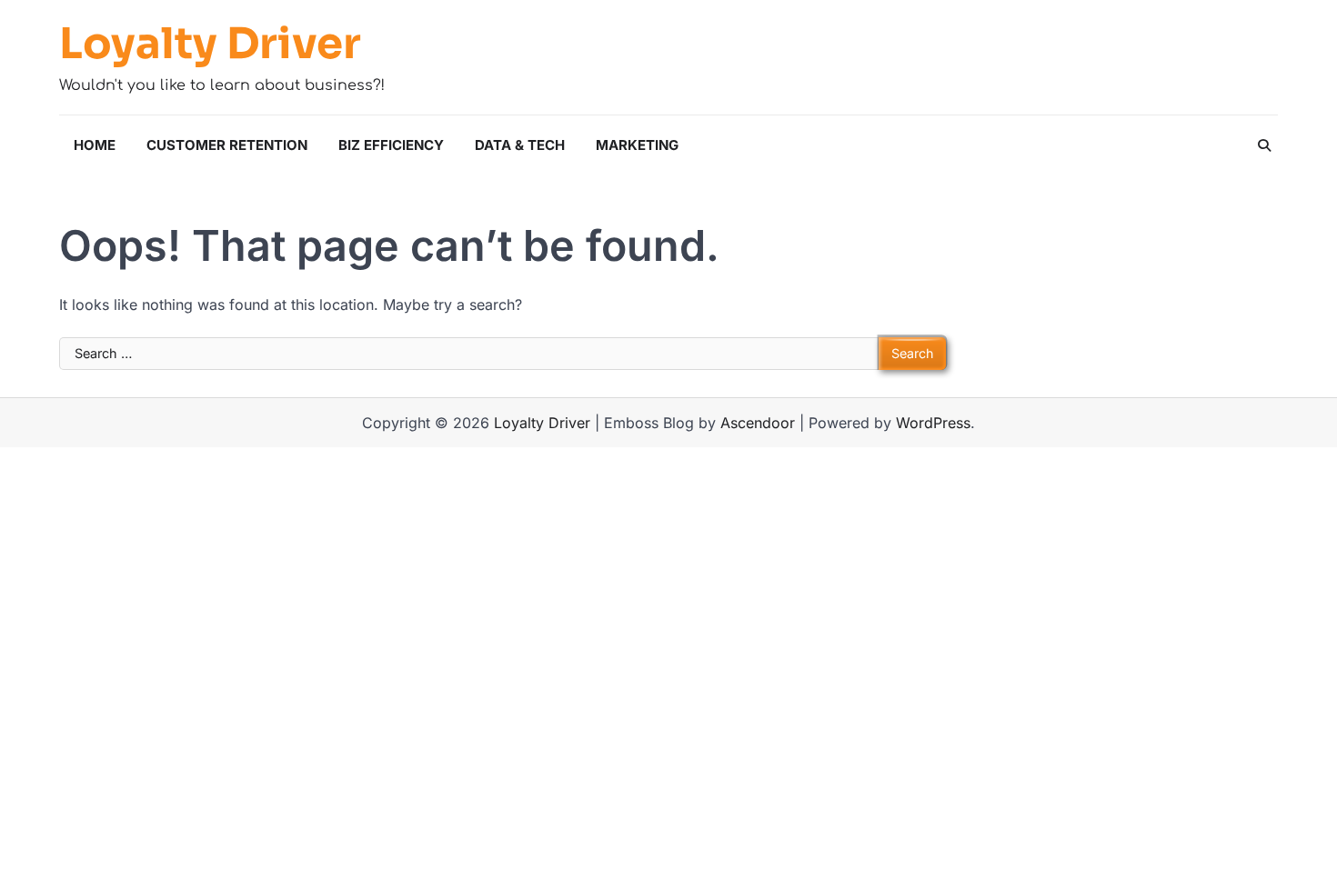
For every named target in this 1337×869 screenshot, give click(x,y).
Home (95, 145)
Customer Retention (226, 145)
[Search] (1264, 145)
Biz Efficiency (391, 145)
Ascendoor (757, 423)
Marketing (637, 145)
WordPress (933, 423)
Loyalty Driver (210, 44)
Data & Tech (520, 145)
